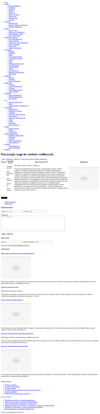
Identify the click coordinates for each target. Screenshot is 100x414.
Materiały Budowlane (15, 27)
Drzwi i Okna (13, 30)
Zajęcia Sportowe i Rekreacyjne (18, 106)
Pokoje (7, 28)
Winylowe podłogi (10, 388)
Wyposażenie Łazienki (16, 58)
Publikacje (8, 93)
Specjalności (8, 107)
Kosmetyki (12, 137)
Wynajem (11, 88)
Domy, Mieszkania (14, 35)
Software (7, 144)
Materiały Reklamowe (15, 97)
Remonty (7, 21)
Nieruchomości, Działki (16, 34)
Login (3, 211)
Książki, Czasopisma (15, 48)
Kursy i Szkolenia (14, 44)
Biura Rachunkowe (15, 6)
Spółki (7, 4)
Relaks (7, 127)
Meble (10, 55)
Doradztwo (12, 7)
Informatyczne (13, 109)
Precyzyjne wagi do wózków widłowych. (34, 159)
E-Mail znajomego (28, 242)
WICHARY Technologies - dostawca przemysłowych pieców (24, 407)
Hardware (8, 76)
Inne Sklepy (12, 74)
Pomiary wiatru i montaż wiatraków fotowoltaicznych (21, 402)
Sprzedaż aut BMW (11, 392)
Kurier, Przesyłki (14, 125)
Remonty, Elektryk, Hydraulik (18, 25)
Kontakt (7, 149)
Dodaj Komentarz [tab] (10, 202)
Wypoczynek (13, 132)
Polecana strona (6, 245)
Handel (11, 11)
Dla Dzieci (12, 53)
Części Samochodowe (15, 86)
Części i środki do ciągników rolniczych (12, 300)
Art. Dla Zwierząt (14, 65)
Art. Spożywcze (14, 71)
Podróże (11, 130)
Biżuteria (11, 51)
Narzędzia (12, 79)
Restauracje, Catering (15, 111)
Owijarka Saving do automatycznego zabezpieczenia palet (17, 333)
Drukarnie (12, 9)
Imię (2, 242)
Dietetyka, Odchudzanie (16, 135)
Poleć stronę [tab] (8, 204)
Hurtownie (12, 13)
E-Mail (26, 211)
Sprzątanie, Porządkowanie (17, 118)
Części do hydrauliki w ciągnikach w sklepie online (20, 404)
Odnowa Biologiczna (11, 134)
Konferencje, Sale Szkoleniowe (18, 43)
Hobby (11, 104)
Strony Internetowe (14, 148)
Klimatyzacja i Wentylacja (17, 32)
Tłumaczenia (13, 46)
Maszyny (11, 78)
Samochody (8, 83)
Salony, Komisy (13, 92)
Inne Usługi (12, 123)
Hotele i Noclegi (14, 128)
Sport (10, 62)
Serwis (11, 120)
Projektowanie (13, 23)
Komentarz (4, 215)
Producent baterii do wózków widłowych (17, 393)
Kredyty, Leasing (14, 14)
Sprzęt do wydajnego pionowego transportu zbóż (14, 346)
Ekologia (11, 20)
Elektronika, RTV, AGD (16, 64)
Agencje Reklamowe (15, 95)
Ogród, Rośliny (13, 67)
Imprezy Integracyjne (15, 102)
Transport (11, 85)
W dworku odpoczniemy (12, 386)
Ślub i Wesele (13, 116)
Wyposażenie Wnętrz (15, 57)
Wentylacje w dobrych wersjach (9, 287)
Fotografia (12, 113)
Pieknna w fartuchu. (11, 385)
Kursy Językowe (14, 41)
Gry (6, 100)
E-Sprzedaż (8, 50)
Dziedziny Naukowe (11, 37)
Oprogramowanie (14, 146)
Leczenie (11, 139)
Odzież (11, 60)
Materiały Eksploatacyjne (16, 72)
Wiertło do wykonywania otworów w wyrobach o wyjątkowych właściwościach (29, 405)
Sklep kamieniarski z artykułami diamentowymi (19, 409)
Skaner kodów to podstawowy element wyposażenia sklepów (17, 253)
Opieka (11, 121)
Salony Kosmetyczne (15, 141)
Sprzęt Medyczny (14, 142)
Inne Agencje (13, 99)
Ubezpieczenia (13, 18)
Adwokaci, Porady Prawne (17, 114)
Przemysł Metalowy (15, 81)
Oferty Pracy (13, 16)
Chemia (11, 69)
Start (6, 2)
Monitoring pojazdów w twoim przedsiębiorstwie (20, 400)
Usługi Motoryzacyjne (15, 90)
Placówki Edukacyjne (15, 39)
